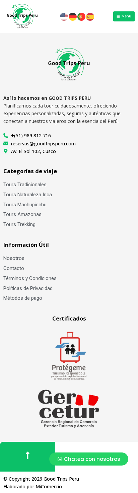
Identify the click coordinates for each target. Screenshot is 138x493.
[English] (64, 16)
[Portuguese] (81, 16)
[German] (73, 16)
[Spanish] (90, 16)
